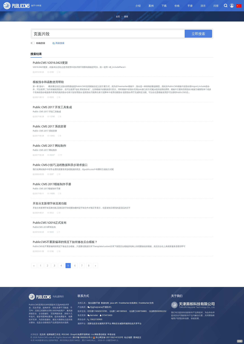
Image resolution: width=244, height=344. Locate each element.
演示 (203, 5)
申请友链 (111, 334)
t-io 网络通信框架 (98, 334)
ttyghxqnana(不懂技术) (100, 307)
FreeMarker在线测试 (128, 303)
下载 (164, 5)
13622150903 (95, 319)
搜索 (126, 16)
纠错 (239, 341)
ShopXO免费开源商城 (80, 334)
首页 (118, 16)
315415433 (107, 315)
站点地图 (128, 337)
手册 (190, 5)
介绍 (138, 5)
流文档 (42, 334)
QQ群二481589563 (118, 311)
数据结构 (105, 303)
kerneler (94, 315)
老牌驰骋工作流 (53, 334)
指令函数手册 (94, 303)
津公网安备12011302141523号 (109, 337)
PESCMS (65, 334)
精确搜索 (40, 43)
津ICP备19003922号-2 (82, 337)
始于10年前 (36, 5)
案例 (151, 5)
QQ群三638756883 (138, 311)
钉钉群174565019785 (97, 311)
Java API (114, 303)
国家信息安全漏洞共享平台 (99, 323)
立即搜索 (198, 33)
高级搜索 (59, 43)
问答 (216, 5)
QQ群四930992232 (157, 311)
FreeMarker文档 (146, 303)
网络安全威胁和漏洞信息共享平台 (126, 323)
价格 (177, 5)
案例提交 (137, 337)
